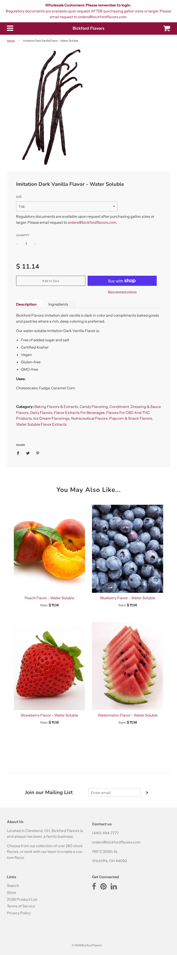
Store (11, 892)
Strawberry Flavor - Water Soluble (49, 715)
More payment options (122, 291)
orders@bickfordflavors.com (92, 222)
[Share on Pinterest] (37, 453)
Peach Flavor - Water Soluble (49, 598)
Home (11, 40)
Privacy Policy (19, 913)
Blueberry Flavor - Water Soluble (127, 598)
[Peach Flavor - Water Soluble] (49, 549)
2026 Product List (22, 899)
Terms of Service (21, 906)
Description (26, 304)
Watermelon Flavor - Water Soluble (128, 715)
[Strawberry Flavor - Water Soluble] (49, 666)
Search (13, 885)
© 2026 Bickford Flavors (87, 945)
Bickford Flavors (88, 28)
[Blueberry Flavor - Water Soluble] (127, 549)
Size (19, 196)
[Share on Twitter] (27, 453)
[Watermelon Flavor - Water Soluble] (127, 666)
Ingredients (58, 304)
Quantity (22, 235)
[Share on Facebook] (19, 453)
